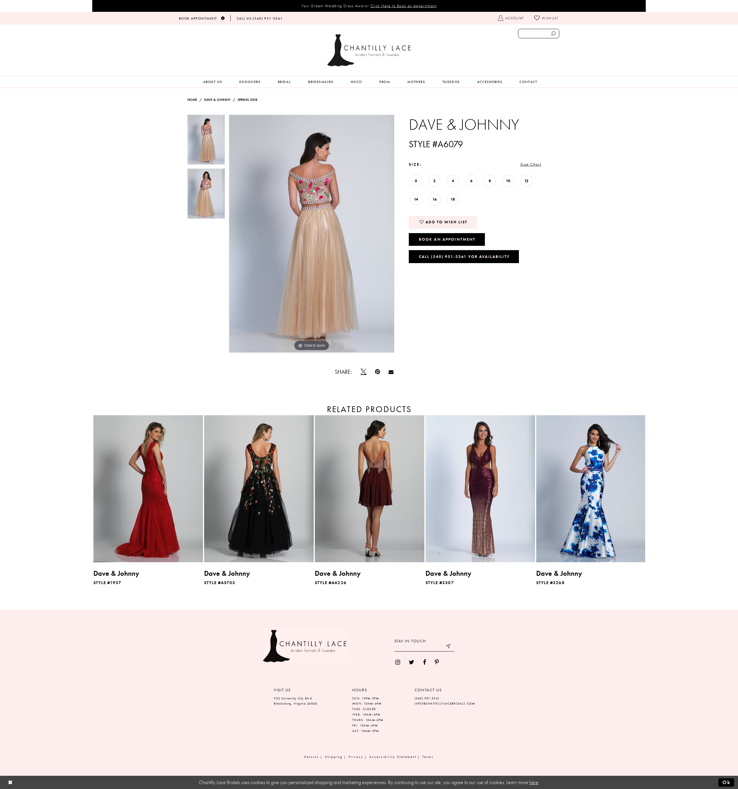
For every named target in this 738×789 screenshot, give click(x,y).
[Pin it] (377, 372)
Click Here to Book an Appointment (403, 5)
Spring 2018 (247, 99)
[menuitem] (213, 82)
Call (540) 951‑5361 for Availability (464, 256)
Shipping (334, 757)
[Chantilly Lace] (369, 50)
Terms (428, 757)
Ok (726, 782)
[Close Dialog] (10, 782)
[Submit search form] (553, 33)
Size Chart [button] (530, 164)
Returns (311, 757)
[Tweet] (363, 371)
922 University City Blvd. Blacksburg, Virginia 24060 (295, 701)
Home (192, 99)
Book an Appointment (447, 239)
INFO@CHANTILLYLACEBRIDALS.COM (445, 703)
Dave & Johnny (217, 99)
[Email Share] (391, 372)
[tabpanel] (206, 142)
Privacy (356, 757)
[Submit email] (448, 647)
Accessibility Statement (393, 757)
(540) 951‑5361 (427, 698)
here (533, 782)
